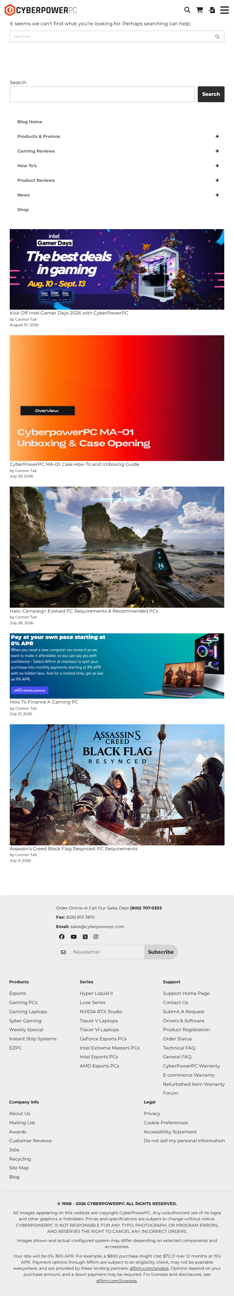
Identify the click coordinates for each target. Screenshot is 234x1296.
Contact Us (175, 1002)
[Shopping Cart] (199, 10)
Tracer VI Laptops (99, 1029)
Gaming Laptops (28, 1011)
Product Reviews (118, 180)
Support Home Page (186, 993)
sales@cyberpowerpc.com (97, 926)
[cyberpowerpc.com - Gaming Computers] (41, 10)
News (118, 195)
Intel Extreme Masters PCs (110, 1048)
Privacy (152, 1113)
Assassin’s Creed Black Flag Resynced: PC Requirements (73, 848)
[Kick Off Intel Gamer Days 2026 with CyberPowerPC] (117, 269)
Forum (170, 1093)
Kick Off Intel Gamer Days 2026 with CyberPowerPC (69, 313)
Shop (23, 209)
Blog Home (29, 121)
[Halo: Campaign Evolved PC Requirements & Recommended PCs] (117, 547)
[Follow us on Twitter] (85, 938)
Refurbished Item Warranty (194, 1084)
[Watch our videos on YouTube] (74, 938)
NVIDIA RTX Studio (101, 1011)
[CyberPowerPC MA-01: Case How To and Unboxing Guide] (117, 398)
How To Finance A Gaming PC (44, 702)
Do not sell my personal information (184, 1140)
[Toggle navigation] (224, 10)
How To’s (118, 165)
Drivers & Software (183, 1021)
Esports (17, 993)
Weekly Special (26, 1029)
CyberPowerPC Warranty (191, 1066)
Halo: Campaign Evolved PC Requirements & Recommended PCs (84, 611)
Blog (14, 1177)
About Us (19, 1113)
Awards (17, 1132)
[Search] (218, 36)
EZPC (15, 1048)
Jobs (14, 1150)
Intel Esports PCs (99, 1057)
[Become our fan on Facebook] (62, 938)
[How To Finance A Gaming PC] (117, 666)
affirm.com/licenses (116, 1280)
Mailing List (22, 1122)
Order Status (177, 1039)
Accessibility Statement (170, 1132)
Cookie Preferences (166, 1122)
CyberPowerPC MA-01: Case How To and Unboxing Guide (74, 464)
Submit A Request (183, 1011)
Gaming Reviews (118, 151)
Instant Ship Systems (32, 1039)
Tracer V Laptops (99, 1021)
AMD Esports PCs (99, 1066)
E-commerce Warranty (189, 1075)
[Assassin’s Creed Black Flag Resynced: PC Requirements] (117, 784)
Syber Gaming (25, 1021)
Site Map (19, 1168)
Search (18, 82)
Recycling (20, 1159)
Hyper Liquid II (96, 993)
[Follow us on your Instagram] (96, 938)
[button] (187, 10)
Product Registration (186, 1029)
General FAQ (177, 1057)
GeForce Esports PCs (103, 1039)
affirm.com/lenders (149, 1268)
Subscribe (161, 952)
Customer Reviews (30, 1140)
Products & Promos (118, 136)
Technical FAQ (179, 1048)
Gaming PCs (23, 1002)
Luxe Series (92, 1002)
